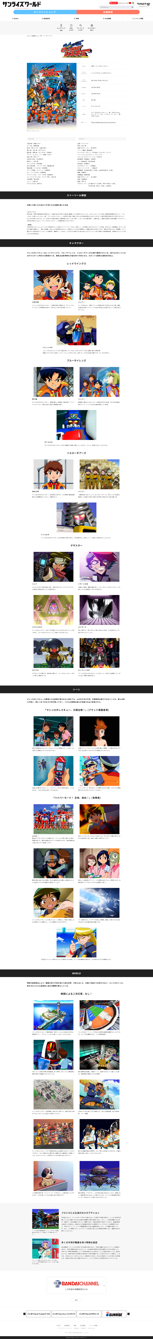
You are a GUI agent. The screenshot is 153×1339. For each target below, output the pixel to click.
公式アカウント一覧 (123, 3)
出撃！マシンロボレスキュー (46, 35)
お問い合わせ (91, 1328)
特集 (75, 1325)
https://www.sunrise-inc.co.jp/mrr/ (103, 122)
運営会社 (76, 1328)
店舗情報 (108, 12)
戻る (76, 1300)
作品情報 (83, 1325)
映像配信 (67, 1325)
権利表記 (83, 1328)
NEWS (59, 1325)
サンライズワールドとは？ (65, 1328)
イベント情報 (93, 1325)
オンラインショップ (45, 12)
